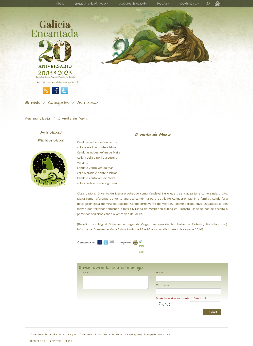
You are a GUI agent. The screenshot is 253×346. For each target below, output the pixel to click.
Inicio (35, 103)
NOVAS (162, 3)
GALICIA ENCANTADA (90, 3)
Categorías (58, 103)
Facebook (39, 341)
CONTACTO (188, 3)
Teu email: (163, 285)
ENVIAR (212, 312)
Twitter (56, 341)
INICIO (60, 3)
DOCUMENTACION (132, 3)
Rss (70, 341)
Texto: (87, 273)
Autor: (160, 273)
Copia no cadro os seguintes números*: (181, 298)
